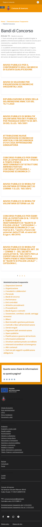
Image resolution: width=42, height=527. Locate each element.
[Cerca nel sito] (36, 8)
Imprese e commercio (8, 445)
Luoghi (3, 475)
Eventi (3, 478)
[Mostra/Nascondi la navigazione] (2, 7)
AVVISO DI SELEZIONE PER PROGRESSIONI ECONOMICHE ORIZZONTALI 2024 (18, 84)
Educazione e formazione (9, 440)
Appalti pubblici (6, 431)
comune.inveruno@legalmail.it (14, 499)
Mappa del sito (17, 524)
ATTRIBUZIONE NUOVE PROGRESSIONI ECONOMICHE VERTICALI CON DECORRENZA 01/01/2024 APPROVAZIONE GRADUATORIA (18, 140)
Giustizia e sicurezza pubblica (10, 443)
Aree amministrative (8, 410)
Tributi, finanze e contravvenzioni (12, 452)
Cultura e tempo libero (8, 438)
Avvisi (3, 466)
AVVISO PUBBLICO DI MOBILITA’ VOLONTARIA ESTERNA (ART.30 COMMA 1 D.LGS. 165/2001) (19, 186)
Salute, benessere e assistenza (11, 450)
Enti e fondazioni (6, 415)
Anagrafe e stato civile (8, 429)
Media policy (5, 524)
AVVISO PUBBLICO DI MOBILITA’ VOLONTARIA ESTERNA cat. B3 (19, 202)
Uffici (3, 412)
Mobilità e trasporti (7, 447)
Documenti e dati (7, 417)
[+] (13, 285)
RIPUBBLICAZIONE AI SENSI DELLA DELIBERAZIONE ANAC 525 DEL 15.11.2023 (20, 101)
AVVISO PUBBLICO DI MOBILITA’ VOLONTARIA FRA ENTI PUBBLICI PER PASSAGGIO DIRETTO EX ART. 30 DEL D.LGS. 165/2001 (20, 119)
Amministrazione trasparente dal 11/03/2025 (16, 505)
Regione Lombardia (8, 2)
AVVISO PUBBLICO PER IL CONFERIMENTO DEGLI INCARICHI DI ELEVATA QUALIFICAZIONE (20, 67)
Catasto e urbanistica (8, 436)
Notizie (3, 461)
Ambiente (4, 426)
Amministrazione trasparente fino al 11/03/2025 (17, 507)
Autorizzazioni (6, 433)
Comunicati (4, 464)
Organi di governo (7, 408)
